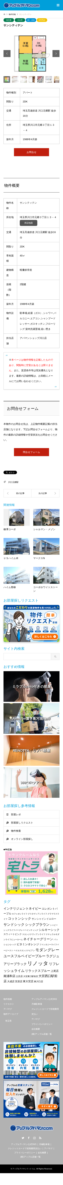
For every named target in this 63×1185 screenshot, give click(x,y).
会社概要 (35, 1029)
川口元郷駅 (13, 482)
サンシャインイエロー (44, 918)
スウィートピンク (13, 934)
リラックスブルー (37, 971)
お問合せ (31, 152)
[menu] (57, 5)
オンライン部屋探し (22, 839)
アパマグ (8, 1009)
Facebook (28, 1138)
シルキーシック (49, 929)
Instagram (34, 1138)
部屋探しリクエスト (22, 822)
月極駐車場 (36, 1004)
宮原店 (18, 981)
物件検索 (16, 830)
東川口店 (38, 981)
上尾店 (55, 970)
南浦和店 (9, 976)
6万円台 (42, 20)
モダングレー (47, 950)
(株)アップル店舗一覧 (41, 1034)
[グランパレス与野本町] (17, 493)
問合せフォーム (31, 452)
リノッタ (37, 963)
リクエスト (9, 1004)
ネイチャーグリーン (38, 939)
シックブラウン (37, 924)
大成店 (11, 981)
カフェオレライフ (19, 914)
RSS (40, 1138)
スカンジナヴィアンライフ (33, 934)
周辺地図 (28, 223)
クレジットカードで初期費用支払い (24, 1148)
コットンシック (19, 918)
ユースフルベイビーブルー (25, 956)
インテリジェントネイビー (22, 908)
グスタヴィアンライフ (37, 914)
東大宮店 (28, 981)
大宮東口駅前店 (30, 976)
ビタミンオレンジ (28, 944)
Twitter (23, 1138)
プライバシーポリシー (41, 1024)
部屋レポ (16, 814)
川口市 (20, 20)
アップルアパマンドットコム (23, 1169)
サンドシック (14, 924)
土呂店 (19, 976)
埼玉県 (8, 20)
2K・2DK (31, 20)
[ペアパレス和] (45, 493)
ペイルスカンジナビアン (24, 950)
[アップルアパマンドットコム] (22, 5)
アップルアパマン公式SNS (44, 999)
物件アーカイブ (11, 1014)
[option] (31, 53)
